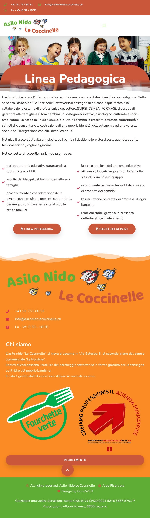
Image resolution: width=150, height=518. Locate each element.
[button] (104, 26)
